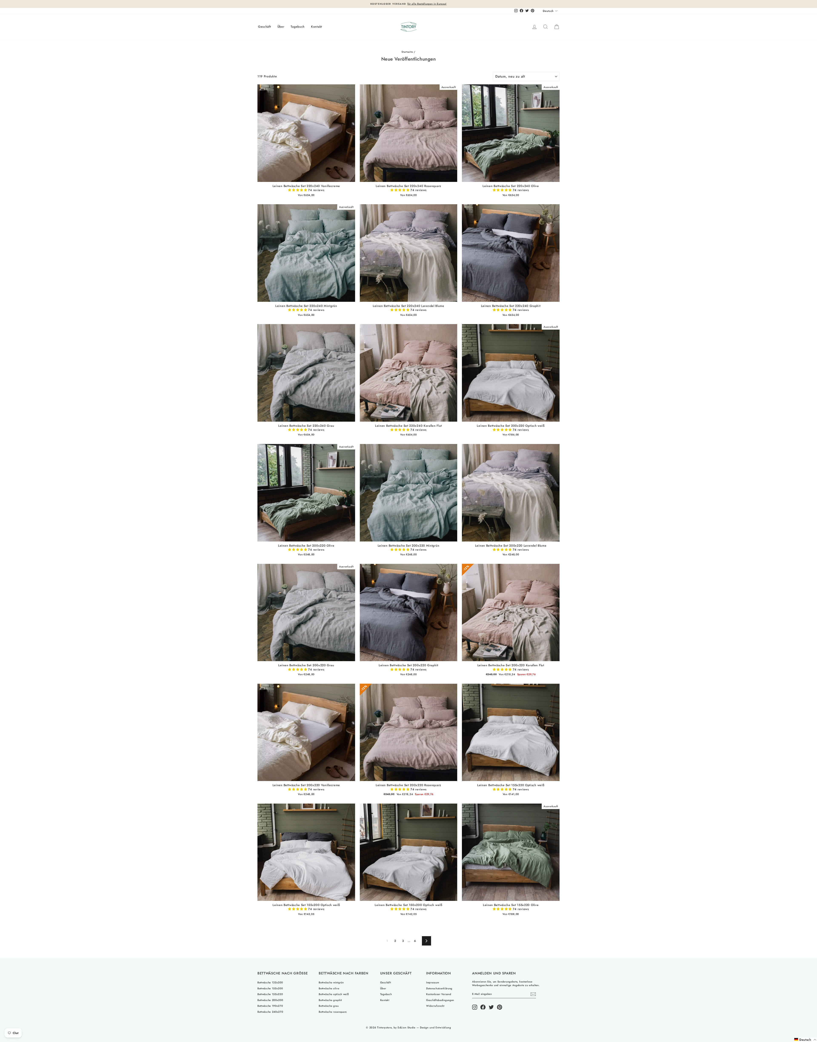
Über (280, 26)
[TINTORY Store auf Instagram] (474, 1007)
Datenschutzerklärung (439, 988)
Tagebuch (298, 26)
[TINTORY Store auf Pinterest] (499, 1007)
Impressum (432, 982)
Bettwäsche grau (329, 1006)
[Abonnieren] (533, 994)
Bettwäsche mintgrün (331, 982)
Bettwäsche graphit (330, 1000)
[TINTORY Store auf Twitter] (491, 1007)
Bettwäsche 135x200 (270, 982)
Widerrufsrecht (435, 1006)
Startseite (407, 52)
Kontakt (316, 26)
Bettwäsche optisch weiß (334, 994)
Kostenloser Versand (438, 994)
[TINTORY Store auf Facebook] (483, 1007)
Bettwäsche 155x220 (270, 994)
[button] (298, 190)
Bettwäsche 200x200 (270, 1000)
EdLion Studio (407, 1027)
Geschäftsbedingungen (440, 1000)
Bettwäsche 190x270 (270, 1006)
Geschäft (264, 26)
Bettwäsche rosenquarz (333, 1012)
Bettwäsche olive (329, 988)
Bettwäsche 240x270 (270, 1012)
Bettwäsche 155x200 (270, 988)
